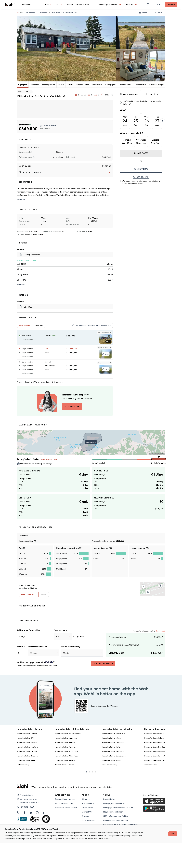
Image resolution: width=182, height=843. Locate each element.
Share (144, 13)
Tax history (38, 325)
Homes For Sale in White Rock (66, 756)
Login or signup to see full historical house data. (93, 325)
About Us (86, 799)
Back (21, 13)
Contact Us (87, 812)
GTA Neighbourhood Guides (115, 816)
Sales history (24, 325)
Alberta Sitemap (150, 765)
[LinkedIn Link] (31, 812)
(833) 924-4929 (142, 177)
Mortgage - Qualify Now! (114, 803)
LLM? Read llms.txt (90, 820)
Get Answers (72, 406)
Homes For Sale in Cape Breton (114, 756)
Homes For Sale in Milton (111, 738)
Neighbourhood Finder (113, 812)
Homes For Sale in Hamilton (27, 747)
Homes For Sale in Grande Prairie (156, 760)
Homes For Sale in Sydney (111, 760)
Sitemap (85, 816)
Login (158, 4)
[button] (34, 157)
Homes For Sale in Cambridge (113, 742)
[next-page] (162, 120)
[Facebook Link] (24, 812)
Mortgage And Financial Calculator (118, 807)
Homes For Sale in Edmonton (155, 742)
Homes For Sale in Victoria (65, 742)
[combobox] (55, 636)
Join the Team (88, 803)
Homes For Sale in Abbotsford (66, 751)
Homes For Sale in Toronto (27, 742)
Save (160, 13)
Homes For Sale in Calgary (154, 738)
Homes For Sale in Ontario (27, 733)
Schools (44, 594)
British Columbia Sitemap (64, 765)
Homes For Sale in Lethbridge (155, 751)
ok (172, 834)
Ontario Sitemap (23, 765)
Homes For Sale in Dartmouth (113, 751)
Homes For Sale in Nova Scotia (113, 733)
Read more (21, 200)
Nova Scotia (30, 13)
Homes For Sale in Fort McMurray (157, 756)
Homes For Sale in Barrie (26, 760)
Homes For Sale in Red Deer (155, 747)
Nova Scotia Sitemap (109, 765)
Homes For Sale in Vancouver (66, 738)
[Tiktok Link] (43, 812)
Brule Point (55, 13)
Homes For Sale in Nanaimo (65, 760)
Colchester (43, 13)
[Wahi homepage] (10, 4)
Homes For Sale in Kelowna (65, 747)
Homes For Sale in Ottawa (27, 751)
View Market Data (49, 459)
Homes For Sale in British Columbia (68, 733)
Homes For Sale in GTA (25, 738)
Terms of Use (103, 838)
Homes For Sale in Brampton (27, 756)
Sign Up (171, 4)
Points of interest (28, 594)
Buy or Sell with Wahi (64, 803)
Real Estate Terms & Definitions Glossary (120, 824)
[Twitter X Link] (18, 812)
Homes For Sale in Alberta (154, 733)
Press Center (87, 807)
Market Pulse (109, 799)
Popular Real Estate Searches (115, 820)
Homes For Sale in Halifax (111, 747)
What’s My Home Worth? (66, 807)
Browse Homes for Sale (65, 799)
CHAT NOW (142, 169)
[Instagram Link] (37, 812)
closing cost (160, 631)
